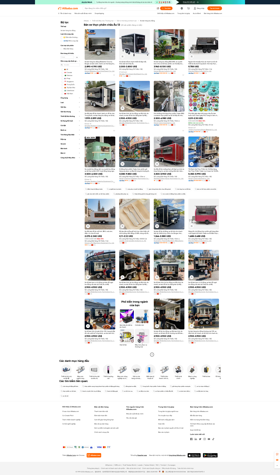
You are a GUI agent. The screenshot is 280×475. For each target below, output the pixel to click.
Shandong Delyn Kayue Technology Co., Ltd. (169, 178)
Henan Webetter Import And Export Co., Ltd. (100, 71)
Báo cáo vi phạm (163, 432)
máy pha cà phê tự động (135, 189)
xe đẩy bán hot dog (202, 391)
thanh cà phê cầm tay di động (91, 391)
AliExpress (108, 465)
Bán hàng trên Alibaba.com (199, 411)
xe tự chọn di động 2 (203, 386)
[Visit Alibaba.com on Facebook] (191, 439)
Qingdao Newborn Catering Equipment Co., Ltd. (100, 126)
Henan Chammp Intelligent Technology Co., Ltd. (134, 178)
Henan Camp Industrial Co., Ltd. (164, 123)
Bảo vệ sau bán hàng (101, 424)
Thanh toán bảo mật (101, 411)
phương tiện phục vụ (122, 194)
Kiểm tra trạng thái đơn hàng (199, 420)
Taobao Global (149, 465)
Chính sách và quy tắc (101, 432)
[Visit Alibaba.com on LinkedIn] (195, 439)
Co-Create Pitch (68, 415)
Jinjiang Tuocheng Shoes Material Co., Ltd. (202, 130)
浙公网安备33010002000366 (175, 472)
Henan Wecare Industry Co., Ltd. (165, 71)
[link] (277, 454)
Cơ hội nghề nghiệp (69, 424)
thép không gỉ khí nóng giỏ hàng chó (146, 194)
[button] (158, 8)
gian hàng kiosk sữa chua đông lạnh (160, 189)
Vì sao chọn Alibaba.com (70, 411)
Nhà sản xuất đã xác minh (134, 414)
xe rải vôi (65, 396)
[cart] (189, 9)
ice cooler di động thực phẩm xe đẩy (174, 194)
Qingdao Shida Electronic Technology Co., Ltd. (134, 123)
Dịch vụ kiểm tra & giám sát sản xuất (106, 428)
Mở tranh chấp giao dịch (166, 420)
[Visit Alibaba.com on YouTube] (209, 439)
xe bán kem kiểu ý (184, 391)
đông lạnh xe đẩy (131, 386)
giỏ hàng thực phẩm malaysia (181, 386)
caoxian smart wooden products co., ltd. (132, 241)
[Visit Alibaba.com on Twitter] (200, 439)
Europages (171, 465)
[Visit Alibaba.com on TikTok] (213, 439)
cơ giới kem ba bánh (115, 189)
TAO (157, 465)
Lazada (140, 465)
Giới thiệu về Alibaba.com (71, 407)
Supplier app (142, 455)
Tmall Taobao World (129, 465)
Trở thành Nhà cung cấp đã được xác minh (202, 425)
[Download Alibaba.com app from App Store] (194, 455)
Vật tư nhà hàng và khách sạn (127, 21)
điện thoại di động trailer (95, 189)
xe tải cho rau (128, 391)
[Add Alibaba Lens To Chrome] (94, 455)
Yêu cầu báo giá (131, 418)
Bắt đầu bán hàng (196, 415)
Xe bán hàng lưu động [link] (147, 21)
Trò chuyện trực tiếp (165, 415)
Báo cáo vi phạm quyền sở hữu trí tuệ (170, 428)
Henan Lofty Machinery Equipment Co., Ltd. (99, 243)
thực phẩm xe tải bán (69, 391)
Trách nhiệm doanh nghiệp (71, 420)
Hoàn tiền (161, 424)
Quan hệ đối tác (195, 430)
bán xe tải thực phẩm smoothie (206, 189)
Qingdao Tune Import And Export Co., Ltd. (133, 74)
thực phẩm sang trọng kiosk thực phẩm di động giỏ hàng (102, 386)
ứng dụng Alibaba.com (177, 455)
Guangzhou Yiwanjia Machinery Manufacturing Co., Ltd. (169, 241)
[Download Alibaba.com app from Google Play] (210, 455)
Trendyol (163, 465)
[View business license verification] (160, 472)
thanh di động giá (112, 391)
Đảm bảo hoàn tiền (100, 415)
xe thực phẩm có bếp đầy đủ (164, 391)
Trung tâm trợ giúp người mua (168, 411)
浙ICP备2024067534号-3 (195, 472)
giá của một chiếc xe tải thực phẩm (98, 194)
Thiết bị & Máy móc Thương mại (102, 21)
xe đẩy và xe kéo (144, 391)
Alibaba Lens (71, 455)
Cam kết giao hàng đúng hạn (104, 420)
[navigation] (70, 187)
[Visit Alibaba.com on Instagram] (204, 439)
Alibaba (86, 21)
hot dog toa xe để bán (184, 189)
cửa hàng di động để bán (70, 386)
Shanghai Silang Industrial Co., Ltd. (199, 71)
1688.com (117, 465)
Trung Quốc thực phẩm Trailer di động (154, 386)
